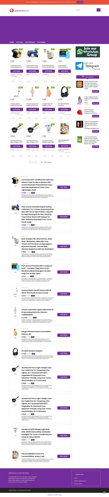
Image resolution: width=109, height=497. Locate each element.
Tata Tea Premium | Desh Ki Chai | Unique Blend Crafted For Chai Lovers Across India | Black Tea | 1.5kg (91, 140)
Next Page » (48, 162)
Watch (28, 113)
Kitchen (12, 150)
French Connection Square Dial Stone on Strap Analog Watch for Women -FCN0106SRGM (38, 312)
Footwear (41, 42)
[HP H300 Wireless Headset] (64, 91)
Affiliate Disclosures (80, 481)
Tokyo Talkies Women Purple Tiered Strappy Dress (91, 98)
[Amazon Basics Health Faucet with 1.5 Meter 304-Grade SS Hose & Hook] (16, 91)
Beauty (28, 74)
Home (12, 42)
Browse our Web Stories (54, 495)
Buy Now (16, 71)
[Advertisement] (54, 28)
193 (42, 162)
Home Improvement (15, 113)
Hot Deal (19, 42)
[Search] (98, 10)
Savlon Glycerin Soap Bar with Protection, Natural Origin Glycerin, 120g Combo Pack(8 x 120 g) (91, 85)
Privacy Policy (78, 484)
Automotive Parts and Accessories (16, 75)
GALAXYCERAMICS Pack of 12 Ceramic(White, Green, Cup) (63, 142)
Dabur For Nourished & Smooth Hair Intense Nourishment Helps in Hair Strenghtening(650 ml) (91, 125)
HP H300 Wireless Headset (63, 104)
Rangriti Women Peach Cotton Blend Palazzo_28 (48, 105)
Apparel (44, 113)
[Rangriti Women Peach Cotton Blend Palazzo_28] (48, 91)
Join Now (80, 2)
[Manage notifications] (104, 492)
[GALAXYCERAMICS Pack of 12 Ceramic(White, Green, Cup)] (64, 128)
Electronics (30, 42)
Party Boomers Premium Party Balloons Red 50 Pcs (90, 111)
